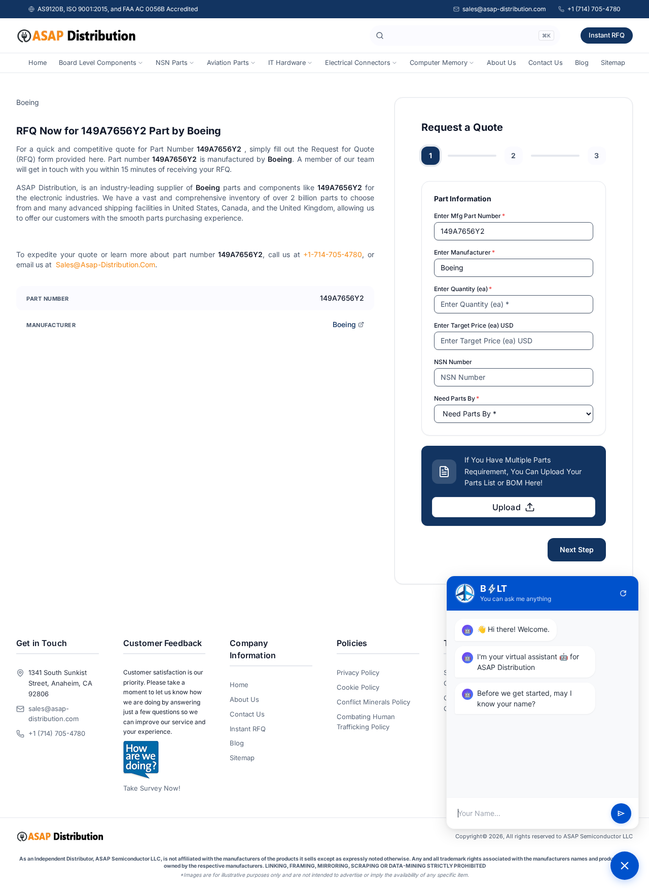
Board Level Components (97, 62)
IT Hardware (287, 62)
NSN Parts (172, 62)
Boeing (344, 324)
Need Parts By (456, 398)
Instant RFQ (607, 35)
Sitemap (613, 62)
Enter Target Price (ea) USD (474, 325)
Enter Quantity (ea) (463, 289)
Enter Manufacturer (464, 252)
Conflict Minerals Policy (373, 702)
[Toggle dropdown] (140, 63)
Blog (582, 62)
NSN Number (453, 362)
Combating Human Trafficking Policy (366, 722)
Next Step (577, 549)
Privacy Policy (358, 672)
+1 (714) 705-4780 (594, 9)
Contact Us (545, 62)
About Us (501, 62)
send (621, 813)
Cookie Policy (358, 687)
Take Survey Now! (152, 788)
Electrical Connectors (357, 62)
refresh (623, 593)
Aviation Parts (228, 62)
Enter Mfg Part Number (469, 216)
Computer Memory (438, 62)
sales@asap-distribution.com (504, 9)
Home (37, 62)
